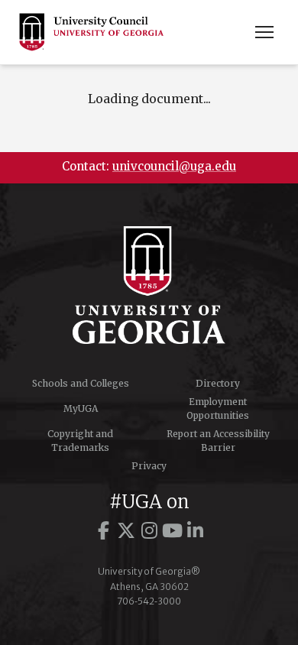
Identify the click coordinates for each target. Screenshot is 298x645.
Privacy (149, 466)
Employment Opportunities (217, 408)
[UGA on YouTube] (171, 531)
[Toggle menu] (264, 32)
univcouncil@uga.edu (174, 166)
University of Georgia (149, 285)
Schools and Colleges (80, 383)
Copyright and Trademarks (80, 440)
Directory (218, 383)
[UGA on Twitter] (126, 531)
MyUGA (80, 408)
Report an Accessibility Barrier (218, 440)
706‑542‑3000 (149, 601)
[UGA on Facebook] (103, 531)
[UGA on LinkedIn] (194, 531)
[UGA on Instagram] (149, 531)
